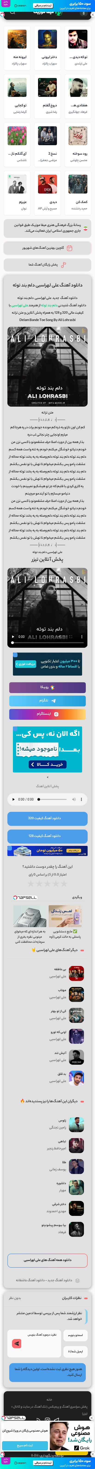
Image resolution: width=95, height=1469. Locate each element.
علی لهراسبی (43, 298)
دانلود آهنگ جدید (60, 1281)
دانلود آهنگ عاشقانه (30, 1281)
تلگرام (43, 701)
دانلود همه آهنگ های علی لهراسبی (47, 1260)
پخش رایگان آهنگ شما (43, 265)
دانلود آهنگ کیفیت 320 (44, 818)
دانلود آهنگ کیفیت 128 (45, 836)
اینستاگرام (44, 714)
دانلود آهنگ (68, 298)
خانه (49, 1400)
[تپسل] (2, 14)
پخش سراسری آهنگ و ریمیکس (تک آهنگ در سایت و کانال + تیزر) (49, 1410)
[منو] (84, 12)
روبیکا (44, 687)
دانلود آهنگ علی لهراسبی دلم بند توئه (48, 285)
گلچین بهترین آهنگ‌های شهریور (43, 248)
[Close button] (91, 1418)
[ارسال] (16, 1343)
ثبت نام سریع (25, 1445)
